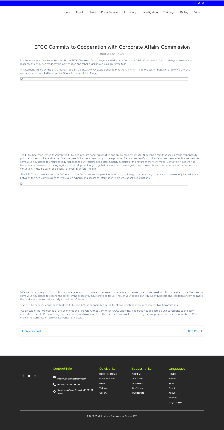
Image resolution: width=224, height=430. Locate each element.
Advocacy (130, 12)
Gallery (184, 12)
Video (198, 12)
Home (66, 12)
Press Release (109, 12)
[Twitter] (199, 3)
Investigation (150, 12)
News (92, 12)
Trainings (168, 12)
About (79, 12)
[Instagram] (203, 3)
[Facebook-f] (195, 3)
